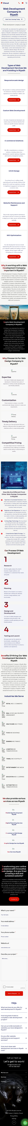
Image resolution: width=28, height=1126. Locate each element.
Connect (3, 1081)
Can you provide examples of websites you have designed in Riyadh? (12, 1028)
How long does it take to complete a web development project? (11, 1017)
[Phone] (19, 3)
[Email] (22, 3)
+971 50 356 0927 (14, 1066)
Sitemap (14, 1118)
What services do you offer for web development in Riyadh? (11, 1008)
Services (3, 1077)
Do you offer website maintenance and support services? (10, 1038)
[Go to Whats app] (25, 1123)
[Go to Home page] (5, 3)
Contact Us (14, 899)
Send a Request (12, 993)
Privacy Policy (14, 1116)
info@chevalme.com (14, 1065)
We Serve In (4, 1072)
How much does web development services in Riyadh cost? (12, 1048)
